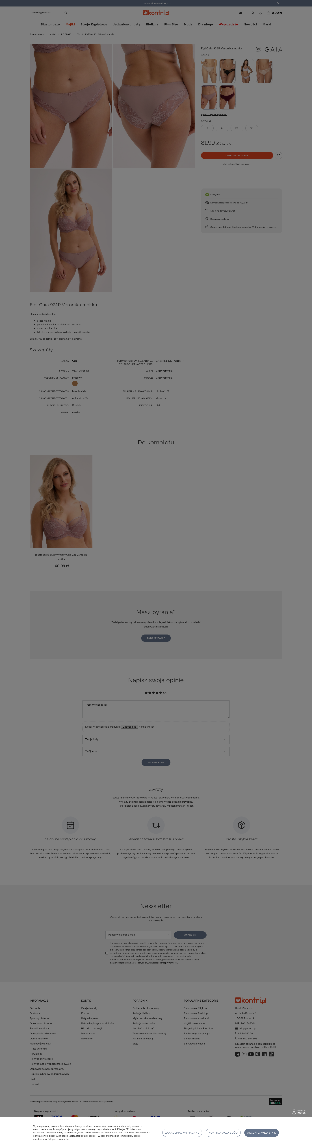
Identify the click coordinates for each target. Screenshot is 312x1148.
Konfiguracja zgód (223, 1132)
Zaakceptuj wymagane (182, 1132)
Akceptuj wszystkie (261, 1132)
